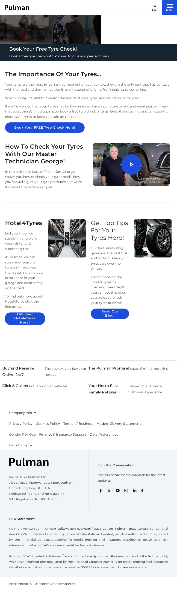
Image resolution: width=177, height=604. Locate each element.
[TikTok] (142, 489)
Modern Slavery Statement (119, 424)
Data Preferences (104, 434)
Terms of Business (78, 424)
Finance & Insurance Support (62, 434)
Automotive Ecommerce (55, 584)
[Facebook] (100, 490)
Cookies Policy (48, 424)
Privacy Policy (20, 424)
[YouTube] (117, 490)
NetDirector (19, 584)
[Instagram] (126, 490)
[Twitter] (109, 490)
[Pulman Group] (17, 7)
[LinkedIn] (134, 490)
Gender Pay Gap (22, 434)
